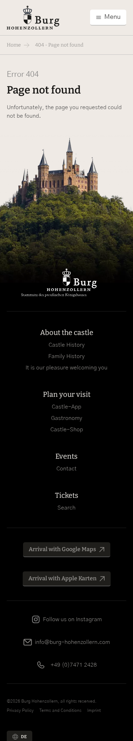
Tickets (66, 495)
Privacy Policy (20, 710)
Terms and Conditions (60, 710)
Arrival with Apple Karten (62, 578)
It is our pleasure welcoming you (66, 367)
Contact (66, 468)
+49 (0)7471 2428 (74, 665)
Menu (112, 17)
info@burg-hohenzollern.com (72, 642)
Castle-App (66, 407)
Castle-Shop (66, 429)
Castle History (67, 345)
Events (66, 456)
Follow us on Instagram (72, 619)
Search (66, 508)
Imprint (94, 710)
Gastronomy (66, 418)
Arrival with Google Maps (62, 549)
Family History (66, 356)
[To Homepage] (33, 18)
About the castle (66, 332)
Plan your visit (66, 394)
